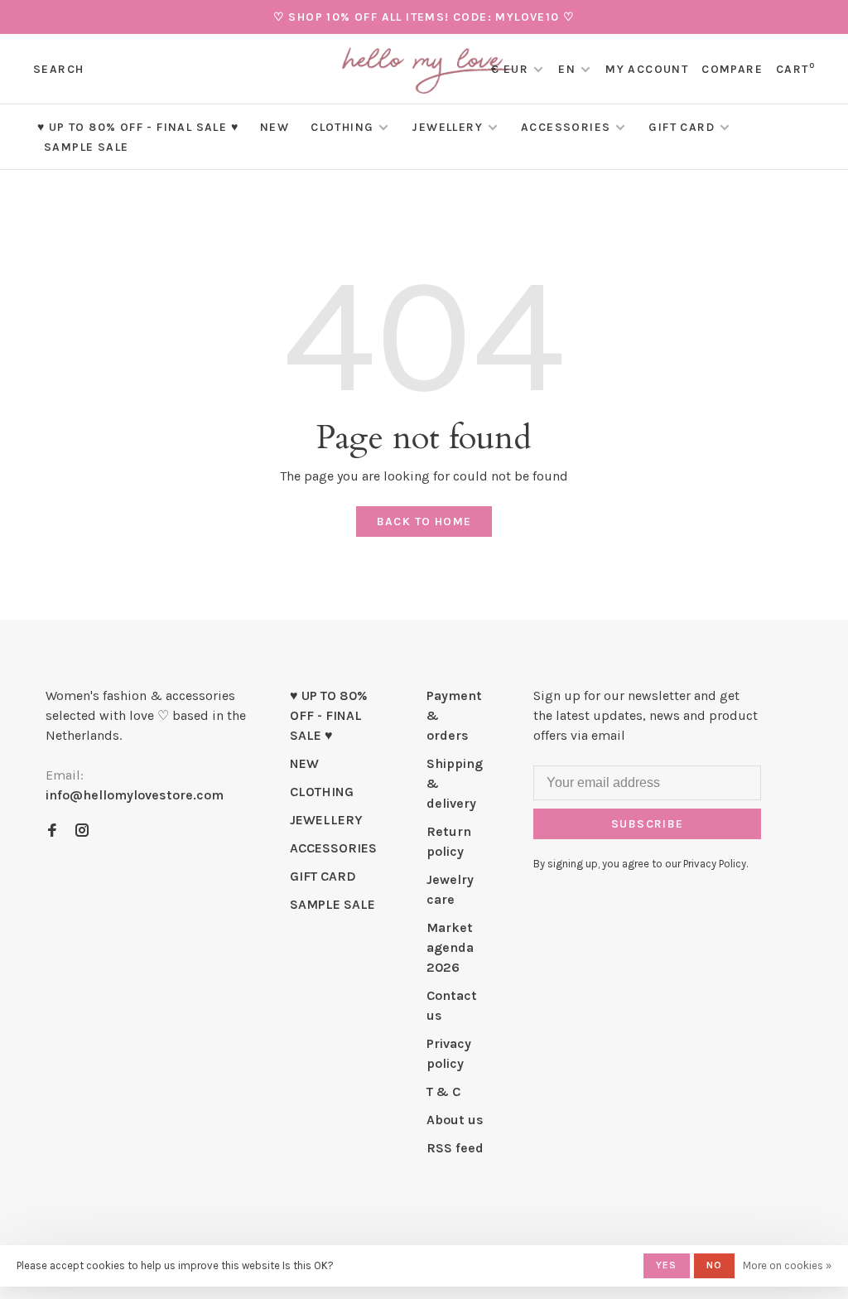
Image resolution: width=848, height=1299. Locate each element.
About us (455, 1120)
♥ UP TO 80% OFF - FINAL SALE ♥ (137, 127)
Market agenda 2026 (450, 947)
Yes (666, 1265)
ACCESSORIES (565, 127)
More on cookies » (787, 1265)
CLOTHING (342, 127)
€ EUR (511, 69)
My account (646, 69)
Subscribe (647, 824)
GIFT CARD (681, 127)
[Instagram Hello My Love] (82, 831)
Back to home (424, 521)
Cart (795, 69)
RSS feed (455, 1148)
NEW (274, 127)
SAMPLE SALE (86, 147)
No (714, 1265)
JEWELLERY (447, 127)
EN (567, 69)
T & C (443, 1091)
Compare (732, 69)
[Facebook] (52, 831)
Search (58, 69)
